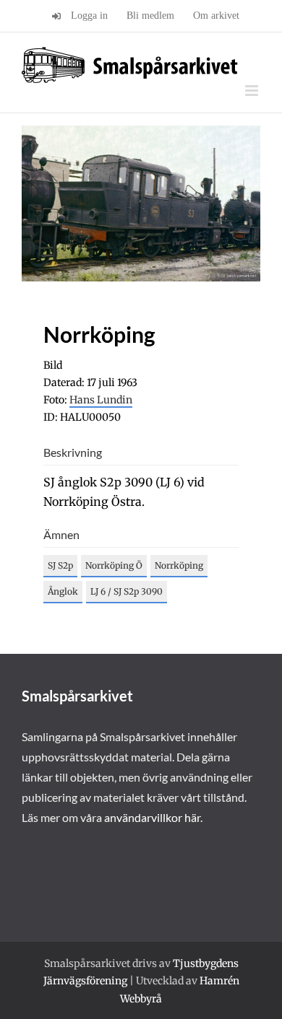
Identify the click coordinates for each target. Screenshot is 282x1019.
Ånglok (63, 591)
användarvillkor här (152, 817)
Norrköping (179, 565)
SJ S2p (60, 565)
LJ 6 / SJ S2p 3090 (126, 591)
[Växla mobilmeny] (252, 90)
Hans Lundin (100, 399)
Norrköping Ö (113, 565)
